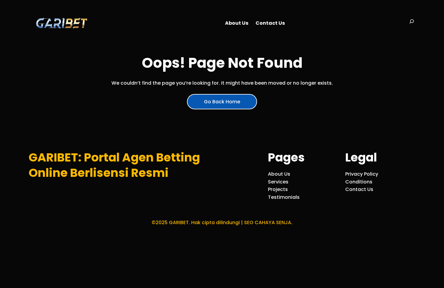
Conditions (358, 181)
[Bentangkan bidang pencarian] (411, 23)
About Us (279, 174)
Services (278, 181)
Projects (278, 189)
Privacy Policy (361, 174)
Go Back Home (222, 101)
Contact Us (359, 189)
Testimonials (284, 197)
